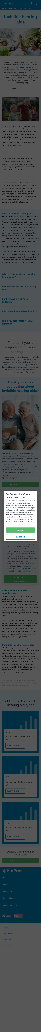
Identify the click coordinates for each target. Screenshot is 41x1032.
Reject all (20, 536)
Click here (27, 521)
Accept (20, 530)
